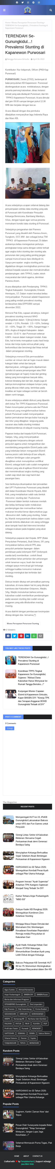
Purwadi (25, 1028)
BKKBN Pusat (42, 994)
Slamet (24, 1038)
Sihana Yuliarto (11, 1038)
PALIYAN (8, 1023)
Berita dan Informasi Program (17, 999)
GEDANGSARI (10, 1014)
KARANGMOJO (37, 1014)
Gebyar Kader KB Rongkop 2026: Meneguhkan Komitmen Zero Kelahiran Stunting (32, 912)
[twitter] (22, 2)
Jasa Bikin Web (27, 1164)
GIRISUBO (24, 1014)
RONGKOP (36, 1028)
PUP (45, 1023)
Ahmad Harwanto (26, 989)
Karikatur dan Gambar (37, 1019)
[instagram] (28, 2)
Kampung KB (19, 1019)
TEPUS (23, 1043)
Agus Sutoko (10, 989)
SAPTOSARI (9, 1033)
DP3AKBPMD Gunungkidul (15, 1004)
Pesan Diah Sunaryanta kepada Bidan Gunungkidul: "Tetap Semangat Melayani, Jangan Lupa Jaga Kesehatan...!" (34, 1130)
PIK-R (27, 1023)
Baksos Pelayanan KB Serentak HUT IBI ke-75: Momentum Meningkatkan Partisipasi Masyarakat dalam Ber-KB (34, 965)
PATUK (18, 1023)
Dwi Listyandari (36, 1004)
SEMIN (32, 1033)
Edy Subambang (25, 1009)
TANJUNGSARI (10, 1043)
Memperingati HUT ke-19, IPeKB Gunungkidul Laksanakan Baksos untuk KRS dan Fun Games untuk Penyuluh (32, 822)
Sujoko (33, 1038)
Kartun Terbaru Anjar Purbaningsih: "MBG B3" (32, 898)
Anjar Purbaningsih (12, 994)
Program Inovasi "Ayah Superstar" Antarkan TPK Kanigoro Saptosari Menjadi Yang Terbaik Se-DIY (32, 884)
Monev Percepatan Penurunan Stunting (28, 22)
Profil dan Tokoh (11, 1028)
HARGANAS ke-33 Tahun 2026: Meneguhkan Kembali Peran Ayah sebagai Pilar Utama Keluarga (32, 870)
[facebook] (17, 2)
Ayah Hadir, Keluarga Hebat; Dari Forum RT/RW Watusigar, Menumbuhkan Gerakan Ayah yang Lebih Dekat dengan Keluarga (33, 950)
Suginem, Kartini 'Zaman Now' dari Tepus (32, 1113)
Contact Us (37, 1156)
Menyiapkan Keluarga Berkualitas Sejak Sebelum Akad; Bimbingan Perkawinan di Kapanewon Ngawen (33, 855)
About (26, 1156)
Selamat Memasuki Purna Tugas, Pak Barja (34, 1144)
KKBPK (7, 1019)
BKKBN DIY (28, 994)
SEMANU (21, 1033)
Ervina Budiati (41, 1009)
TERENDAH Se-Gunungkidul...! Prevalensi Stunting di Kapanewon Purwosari (33, 660)
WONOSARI (34, 1043)
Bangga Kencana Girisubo (18, 59)
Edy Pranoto (9, 1009)
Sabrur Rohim (44, 1033)
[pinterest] (33, 2)
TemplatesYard (27, 1161)
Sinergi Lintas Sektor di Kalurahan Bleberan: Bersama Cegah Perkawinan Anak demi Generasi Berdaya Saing (32, 840)
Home (7, 22)
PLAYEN (36, 1023)
